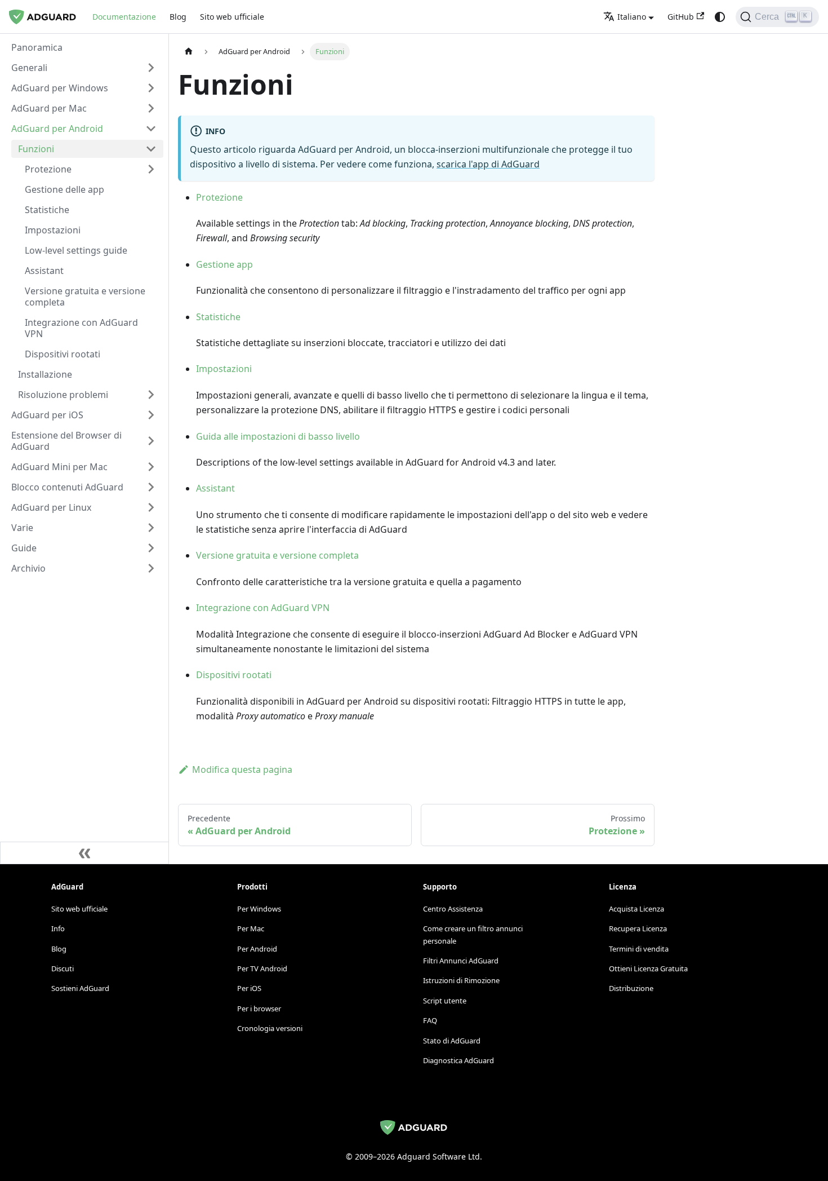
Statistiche (218, 317)
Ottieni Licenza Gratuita (648, 968)
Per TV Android (262, 968)
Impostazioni (224, 368)
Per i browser (259, 1008)
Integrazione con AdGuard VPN (263, 607)
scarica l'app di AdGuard (488, 164)
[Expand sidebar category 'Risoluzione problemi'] (151, 395)
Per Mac (250, 928)
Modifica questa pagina (242, 769)
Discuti (62, 968)
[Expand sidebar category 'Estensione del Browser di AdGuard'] (151, 440)
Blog (178, 16)
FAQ (430, 1020)
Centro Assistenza (453, 909)
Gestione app (224, 264)
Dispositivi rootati (233, 675)
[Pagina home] (188, 51)
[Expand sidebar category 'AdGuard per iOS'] (151, 415)
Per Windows (259, 909)
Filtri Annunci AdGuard (460, 961)
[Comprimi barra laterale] (84, 853)
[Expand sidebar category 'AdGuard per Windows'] (151, 88)
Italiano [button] (631, 16)
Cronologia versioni (269, 1028)
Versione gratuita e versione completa (277, 555)
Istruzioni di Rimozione (461, 980)
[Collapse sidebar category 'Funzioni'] (151, 149)
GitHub (680, 16)
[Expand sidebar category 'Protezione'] (151, 169)
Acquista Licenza (636, 909)
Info (58, 928)
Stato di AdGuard (451, 1041)
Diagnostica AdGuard (458, 1060)
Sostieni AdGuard (80, 988)
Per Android (257, 949)
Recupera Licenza (638, 928)
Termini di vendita (639, 949)
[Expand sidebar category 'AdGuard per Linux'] (151, 507)
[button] (84, 68)
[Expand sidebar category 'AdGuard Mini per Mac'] (151, 467)
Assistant (215, 488)
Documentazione (124, 16)
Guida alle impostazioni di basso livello (278, 436)
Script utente (444, 1001)
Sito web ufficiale (232, 16)
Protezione (219, 197)
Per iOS (249, 988)
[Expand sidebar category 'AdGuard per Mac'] (151, 108)
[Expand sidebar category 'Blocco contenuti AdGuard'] (151, 487)
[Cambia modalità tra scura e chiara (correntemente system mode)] (720, 17)
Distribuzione (631, 988)
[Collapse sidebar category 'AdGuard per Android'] (151, 129)
